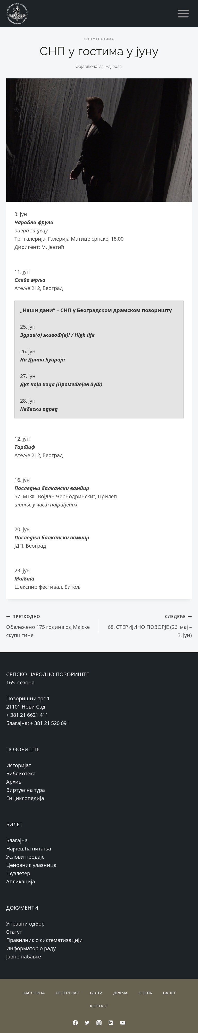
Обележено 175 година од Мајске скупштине (48, 626)
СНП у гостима (99, 39)
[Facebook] (75, 1023)
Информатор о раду (31, 948)
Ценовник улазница (31, 865)
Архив (13, 781)
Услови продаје (25, 856)
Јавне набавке (23, 956)
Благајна (17, 840)
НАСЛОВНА (33, 993)
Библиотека (21, 773)
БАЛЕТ (169, 993)
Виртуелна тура (25, 789)
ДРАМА (120, 993)
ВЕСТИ (96, 993)
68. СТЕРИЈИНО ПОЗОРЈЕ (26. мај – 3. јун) (150, 626)
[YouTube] (123, 1023)
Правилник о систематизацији (44, 940)
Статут (14, 931)
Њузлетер (18, 873)
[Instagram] (99, 1023)
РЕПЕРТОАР (67, 993)
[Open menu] (183, 13)
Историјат (18, 765)
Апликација (20, 881)
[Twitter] (87, 1023)
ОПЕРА (145, 993)
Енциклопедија (25, 798)
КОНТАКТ (99, 1006)
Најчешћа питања (28, 848)
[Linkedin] (111, 1023)
